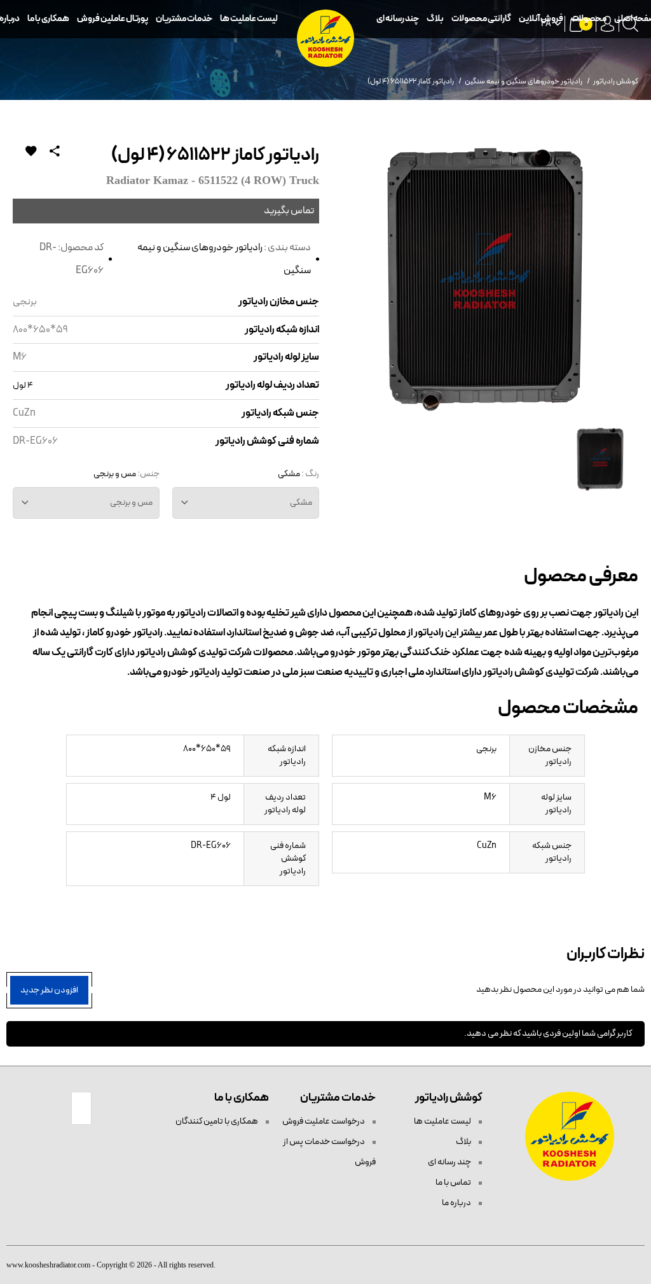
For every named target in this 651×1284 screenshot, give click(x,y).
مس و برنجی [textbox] (131, 502)
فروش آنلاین (541, 18)
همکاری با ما (48, 18)
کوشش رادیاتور (615, 81)
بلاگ (435, 18)
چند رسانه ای (397, 18)
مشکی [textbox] (301, 502)
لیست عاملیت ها (249, 18)
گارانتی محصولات (481, 18)
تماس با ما (453, 1182)
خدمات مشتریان (184, 18)
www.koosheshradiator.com (48, 1264)
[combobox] (245, 503)
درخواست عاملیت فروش (324, 1121)
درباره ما (457, 1203)
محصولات (588, 18)
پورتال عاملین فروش (112, 18)
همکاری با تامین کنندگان (217, 1121)
